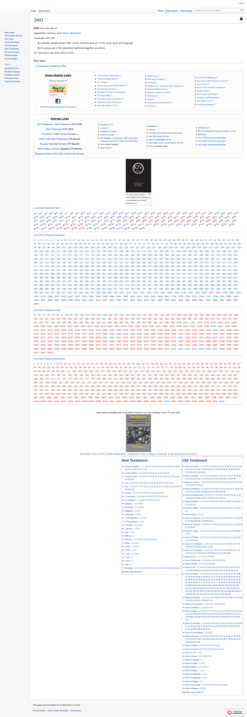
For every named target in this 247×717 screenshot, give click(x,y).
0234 (56, 341)
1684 (165, 397)
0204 (63, 337)
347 (230, 270)
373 (172, 274)
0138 (227, 326)
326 (110, 270)
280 (52, 266)
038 (236, 315)
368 (144, 274)
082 (75, 322)
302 (178, 266)
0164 (201, 330)
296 (144, 266)
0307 (146, 349)
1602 (103, 397)
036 (225, 315)
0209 (98, 337)
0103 (199, 322)
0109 (36, 326)
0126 (151, 326)
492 (235, 285)
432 (98, 281)
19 (141, 213)
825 (52, 292)
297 (150, 266)
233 (195, 259)
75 (88, 220)
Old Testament (45, 124)
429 (81, 281)
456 (235, 281)
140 (143, 228)
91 (190, 220)
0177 (84, 334)
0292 (43, 349)
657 (190, 289)
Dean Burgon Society (105, 89)
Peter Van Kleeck (104, 106)
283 (70, 266)
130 (67, 228)
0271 (105, 345)
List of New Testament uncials (47, 310)
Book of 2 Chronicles (194, 550)
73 (75, 220)
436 (121, 281)
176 (75, 255)
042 (52, 319)
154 (155, 251)
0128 (165, 326)
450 (201, 281)
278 (41, 266)
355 (70, 274)
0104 (206, 322)
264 (167, 262)
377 (195, 274)
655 (178, 289)
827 (64, 292)
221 (127, 259)
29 (205, 213)
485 (195, 285)
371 (161, 274)
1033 (41, 397)
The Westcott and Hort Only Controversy (165, 133)
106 (89, 224)
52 (145, 217)
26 (186, 213)
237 (218, 259)
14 (109, 213)
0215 (139, 337)
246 (64, 262)
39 (62, 217)
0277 (146, 345)
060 (155, 319)
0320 (235, 349)
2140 (50, 401)
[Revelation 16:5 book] (138, 433)
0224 (201, 337)
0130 (179, 326)
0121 (117, 326)
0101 (185, 322)
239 (229, 259)
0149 (98, 330)
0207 (84, 337)
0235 (63, 341)
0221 (180, 337)
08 (67, 315)
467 (92, 285)
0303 (118, 349)
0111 (49, 326)
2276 (166, 401)
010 (76, 315)
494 (41, 289)
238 (224, 259)
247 (70, 262)
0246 (139, 341)
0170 (36, 334)
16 (122, 213)
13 (103, 213)
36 (43, 217)
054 (121, 319)
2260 (118, 401)
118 (179, 224)
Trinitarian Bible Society (156, 89)
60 (196, 217)
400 (121, 278)
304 (190, 266)
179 (92, 255)
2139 (43, 401)
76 (94, 220)
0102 (192, 322)
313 (35, 270)
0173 (56, 334)
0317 (215, 349)
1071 (121, 292)
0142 (50, 330)
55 (164, 217)
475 (138, 285)
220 (121, 259)
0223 (194, 337)
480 (167, 285)
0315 (201, 349)
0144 (63, 330)
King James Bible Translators (109, 99)
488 (212, 285)
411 (184, 278)
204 (235, 255)
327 (115, 270)
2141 (56, 401)
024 (156, 315)
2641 (167, 296)
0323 (50, 352)
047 (81, 319)
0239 (91, 341)
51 (139, 217)
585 (150, 289)
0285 (201, 345)
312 (235, 266)
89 (177, 220)
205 (35, 259)
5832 (63, 52)
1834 (204, 292)
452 (212, 281)
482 (178, 285)
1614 (117, 397)
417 (218, 278)
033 (207, 315)
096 (155, 322)
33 (230, 213)
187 (138, 255)
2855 (160, 300)
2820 (146, 300)
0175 (70, 334)
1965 (207, 397)
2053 (218, 292)
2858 (180, 300)
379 (207, 274)
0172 (50, 334)
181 (104, 255)
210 (64, 259)
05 (53, 315)
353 (58, 274)
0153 (125, 330)
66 (235, 217)
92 (196, 220)
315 (47, 270)
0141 (43, 330)
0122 (123, 326)
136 (113, 228)
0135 (206, 326)
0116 (83, 326)
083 (81, 322)
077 (47, 322)
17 (128, 213)
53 (152, 217)
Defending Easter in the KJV (158, 103)
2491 (118, 296)
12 (96, 213)
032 (202, 315)
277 (35, 266)
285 (81, 266)
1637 (138, 397)
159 (184, 251)
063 (172, 319)
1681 (145, 397)
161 (195, 251)
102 (59, 224)
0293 (50, 349)
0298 (84, 349)
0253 (187, 341)
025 (162, 315)
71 (62, 220)
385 (35, 278)
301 (172, 266)
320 (75, 270)
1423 (156, 292)
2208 (98, 401)
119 (187, 224)
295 (138, 266)
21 (154, 213)
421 (35, 281)
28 (198, 213)
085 (92, 322)
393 (81, 278)
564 (218, 394)
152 (144, 251)
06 (57, 315)
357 (81, 274)
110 (119, 224)
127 (45, 228)
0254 (194, 341)
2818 (132, 300)
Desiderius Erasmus (108, 131)
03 (44, 315)
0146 (77, 330)
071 (218, 319)
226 (155, 259)
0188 (160, 334)
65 (228, 217)
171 (47, 255)
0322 (43, 352)
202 (224, 255)
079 (58, 322)
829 (75, 292)
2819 (139, 300)
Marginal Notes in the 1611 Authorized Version (59, 153)
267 (184, 262)
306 (201, 266)
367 (138, 274)
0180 (105, 334)
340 (190, 270)
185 (127, 255)
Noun (66, 33)
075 (35, 322)
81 (126, 220)
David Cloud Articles (205, 105)
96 (222, 220)
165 (218, 251)
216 (98, 259)
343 (207, 270)
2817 (125, 300)
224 (144, 259)
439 (138, 281)
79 (113, 220)
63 (215, 217)
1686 (179, 397)
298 (155, 266)
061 (161, 319)
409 (172, 278)
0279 (160, 345)
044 (64, 319)
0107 (227, 322)
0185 (139, 334)
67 (37, 220)
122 (210, 224)
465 (81, 285)
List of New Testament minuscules (212, 141)
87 (164, 220)
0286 (208, 345)
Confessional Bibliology (206, 78)
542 (189, 394)
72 (69, 220)
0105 (213, 322)
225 (149, 259)
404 (144, 278)
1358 (48, 397)
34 (237, 213)
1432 (169, 292)
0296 (70, 349)
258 (132, 262)
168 (235, 251)
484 (190, 285)
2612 (132, 296)
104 (74, 224)
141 (81, 251)
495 (47, 289)
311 (229, 266)
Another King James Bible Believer (111, 86)
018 (122, 315)
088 (110, 322)
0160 (174, 330)
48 (120, 217)
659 (201, 289)
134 (98, 228)
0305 (132, 349)
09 (71, 315)
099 (172, 322)
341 (195, 270)
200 (212, 255)
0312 (180, 349)
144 (98, 251)
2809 (70, 300)
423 (47, 281)
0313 (187, 349)
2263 (132, 401)
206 (41, 259)
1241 (142, 292)
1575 (83, 397)
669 (218, 289)
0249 (160, 341)
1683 (159, 397)
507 (115, 289)
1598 (90, 397)
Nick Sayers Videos (155, 79)
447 (184, 281)
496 (52, 289)
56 (171, 217)
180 (98, 255)
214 (87, 259)
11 (90, 213)
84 (145, 220)
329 (127, 270)
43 (88, 217)
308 (212, 266)
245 (58, 262)
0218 (160, 337)
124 (225, 224)
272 (212, 262)
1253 (149, 292)
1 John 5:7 (104, 128)
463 (70, 285)
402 (132, 278)
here (133, 203)
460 (52, 285)
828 (70, 292)
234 (201, 259)
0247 (146, 341)
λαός (42, 28)
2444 (84, 296)
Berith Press (152, 76)
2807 (56, 300)
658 (195, 289)
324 (98, 270)
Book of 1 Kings (192, 531)
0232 (50, 341)
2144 (77, 401)
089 (115, 322)
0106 (220, 322)
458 (41, 285)
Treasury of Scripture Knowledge (110, 92)
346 (224, 270)
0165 (208, 330)
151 (138, 251)
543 (121, 289)
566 (138, 289)
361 (104, 274)
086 (98, 322)
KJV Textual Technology (207, 94)
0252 (180, 341)
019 (127, 315)
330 (132, 270)
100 (44, 224)
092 (132, 322)
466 (87, 285)
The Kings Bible (103, 96)
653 (167, 289)
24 (173, 213)
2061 (238, 292)
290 (110, 266)
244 (52, 262)
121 (202, 224)
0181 (112, 334)
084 (87, 322)
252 (98, 262)
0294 (56, 349)
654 (172, 289)
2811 (84, 300)
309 (218, 266)
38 (56, 217)
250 (87, 262)
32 (224, 213)
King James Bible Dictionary (108, 102)
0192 (187, 334)
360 (98, 274)
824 (47, 292)
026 (167, 315)
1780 (190, 292)
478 (155, 285)
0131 (185, 326)
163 (207, 251)
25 (179, 213)
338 (178, 270)
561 (201, 394)
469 (104, 285)
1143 (128, 292)
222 (132, 259)
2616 (160, 296)
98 (235, 220)
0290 (236, 345)
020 (133, 315)
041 (47, 319)
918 (115, 292)
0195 (208, 334)
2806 (50, 300)
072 (224, 319)
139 (135, 228)
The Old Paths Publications (108, 76)
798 (35, 292)
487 (207, 285)
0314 (194, 349)
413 (195, 278)
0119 (103, 326)
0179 (98, 334)
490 (224, 285)
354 (64, 274)
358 (87, 274)
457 (35, 285)
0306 (139, 349)
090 (121, 322)
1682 (152, 397)
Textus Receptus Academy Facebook (57, 107)
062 (167, 319)
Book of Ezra (191, 557)
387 (47, 278)
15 (115, 213)
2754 (174, 296)
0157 (153, 330)
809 (235, 394)
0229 (235, 337)
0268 (84, 345)
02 (39, 315)
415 (207, 278)
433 (104, 281)
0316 (208, 349)
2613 (139, 296)
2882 (229, 300)
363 (115, 274)
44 (94, 217)
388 (52, 278)
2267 (160, 401)
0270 (98, 345)
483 (184, 285)
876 (92, 292)
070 (212, 319)
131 (75, 228)
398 (110, 278)
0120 (110, 326)
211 (69, 259)
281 (58, 266)
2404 (194, 401)
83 (139, 220)
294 (132, 266)
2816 (118, 300)
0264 (56, 345)
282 (64, 266)
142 (87, 251)
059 (150, 319)
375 (184, 274)
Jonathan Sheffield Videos (207, 98)
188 (144, 255)
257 (127, 262)
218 (109, 259)
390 (64, 278)
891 (98, 292)
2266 (153, 401)
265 (172, 262)
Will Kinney (202, 134)
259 (138, 262)
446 (178, 281)
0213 (125, 337)
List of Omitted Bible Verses (160, 140)
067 (195, 319)
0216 (146, 337)
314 (41, 270)
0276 (139, 345)
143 (92, 251)
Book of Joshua (192, 501)
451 (207, 281)
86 (158, 220)
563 (212, 394)
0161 (180, 330)
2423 (63, 296)
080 (64, 322)
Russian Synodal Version (53, 143)
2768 (215, 296)
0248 (153, 341)
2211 (112, 401)
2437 (77, 296)
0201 (43, 337)
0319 (229, 349)
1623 (131, 397)
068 (201, 319)
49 (126, 217)
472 (121, 285)
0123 (130, 326)
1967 (221, 397)
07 (62, 315)
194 (178, 255)
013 (93, 315)
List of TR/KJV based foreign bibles (212, 138)
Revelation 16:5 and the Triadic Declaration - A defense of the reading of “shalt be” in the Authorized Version (137, 454)
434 (110, 281)
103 (66, 224)
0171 (43, 334)
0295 (63, 349)
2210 (105, 401)
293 (127, 266)
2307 (173, 401)
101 (51, 224)
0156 (146, 330)
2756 (187, 296)
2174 (43, 296)
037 (230, 315)
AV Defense (152, 96)
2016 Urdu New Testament (53, 139)
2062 (36, 296)
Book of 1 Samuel (193, 518)
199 (207, 255)
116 (164, 224)
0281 (174, 345)
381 (218, 274)
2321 (180, 401)
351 (47, 274)
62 (209, 217)
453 (218, 281)
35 (37, 217)
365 (127, 274)
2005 (227, 397)
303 (184, 266)
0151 (112, 330)
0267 (77, 345)
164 (212, 251)
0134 (199, 326)
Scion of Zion (202, 84)
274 (224, 262)
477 (150, 285)
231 (184, 259)
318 (64, 270)
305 (195, 266)
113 (142, 224)
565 (132, 289)
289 (104, 266)
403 (138, 278)
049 (92, 319)
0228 (229, 337)
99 (37, 224)
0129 (172, 326)
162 (201, 251)
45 (100, 217)
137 (120, 228)
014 (99, 315)
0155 (139, 330)
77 (100, 220)
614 (155, 289)
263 (161, 262)
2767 (208, 296)
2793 (222, 296)
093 (138, 322)
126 (37, 228)
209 (58, 259)
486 (201, 285)
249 (81, 262)
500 (75, 289)
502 (87, 289)
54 (158, 217)
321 (81, 270)
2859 (187, 300)
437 (127, 281)
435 (115, 281)
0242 (112, 341)
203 (230, 255)
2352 (187, 401)
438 (132, 281)
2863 (215, 300)
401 (127, 278)
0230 (36, 341)
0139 (234, 326)
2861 (201, 300)
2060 (231, 292)
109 (112, 224)
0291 (36, 349)
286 (87, 266)
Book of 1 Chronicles (194, 544)
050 (98, 319)
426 (64, 281)
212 (75, 259)
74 (81, 220)
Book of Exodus (192, 476)
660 (207, 289)
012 (87, 315)
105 (81, 224)
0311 (174, 349)
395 (92, 278)
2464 (112, 296)
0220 (173, 337)
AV (35, 38)
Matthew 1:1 (154, 126)
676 (224, 289)
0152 (118, 330)
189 (150, 255)
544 (127, 289)
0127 (158, 326)
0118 (96, 326)
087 (104, 322)
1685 (172, 397)
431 (92, 281)
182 (110, 255)
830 (81, 292)
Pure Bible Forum (204, 101)
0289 (229, 345)
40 (69, 217)
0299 (91, 349)
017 (116, 315)
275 (230, 262)
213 (81, 259)
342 (201, 270)
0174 (63, 334)
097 (161, 322)
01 (35, 315)
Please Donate (57, 80)
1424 (162, 292)
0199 (236, 334)
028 (179, 315)
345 (218, 270)
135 (105, 228)
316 (52, 270)
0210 (105, 337)
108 (104, 224)
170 (41, 255)
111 (127, 224)
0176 (77, 334)
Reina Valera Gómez (49, 148)
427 (70, 281)
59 (190, 217)
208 (52, 259)
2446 (98, 296)
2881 (222, 300)
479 (161, 285)
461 (58, 285)
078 (52, 322)
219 (115, 259)
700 (235, 289)
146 (110, 251)
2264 (139, 401)
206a (47, 382)
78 (107, 220)
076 (41, 322)
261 (150, 262)
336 (167, 270)
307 (207, 266)
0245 (132, 341)
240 (235, 259)
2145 (84, 401)
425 (58, 281)
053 (115, 319)
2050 (211, 292)
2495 (125, 296)
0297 (77, 349)
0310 (167, 349)
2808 (63, 300)
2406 (208, 401)
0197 (222, 334)
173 (58, 255)
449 (195, 281)
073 (230, 319)
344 (212, 270)
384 (235, 274)
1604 (110, 397)
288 (98, 266)
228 (167, 259)
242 (41, 262)
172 (52, 255)
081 (70, 322)
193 (172, 255)
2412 (221, 401)
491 (230, 285)
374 (178, 274)
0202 (50, 337)
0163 (194, 330)
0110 (43, 326)
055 (127, 319)
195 (184, 255)
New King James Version (159, 136)
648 (224, 394)
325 (104, 270)
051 (104, 319)
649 (229, 394)
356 (75, 274)
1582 (176, 292)
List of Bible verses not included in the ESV (166, 143)
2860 (194, 300)
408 (167, 278)
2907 (235, 300)
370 (155, 274)
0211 (112, 337)
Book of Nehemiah (193, 560)
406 (155, 278)
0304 (125, 349)
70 (56, 220)
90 (183, 220)
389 (58, 278)
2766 (201, 296)
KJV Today (101, 82)
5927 (71, 52)
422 (41, 281)
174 (64, 255)
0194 (201, 334)
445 (172, 281)
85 (152, 220)
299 (161, 266)
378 (201, 274)
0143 (56, 330)
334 (155, 270)
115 (157, 224)
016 (110, 315)
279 (47, 266)
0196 (215, 334)
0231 (43, 341)
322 (87, 270)
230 (178, 259)
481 (172, 285)
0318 (222, 349)
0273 (118, 345)
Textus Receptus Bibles (106, 79)
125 (232, 224)
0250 (167, 341)
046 (75, 319)
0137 (220, 326)
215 (92, 259)
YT (114, 106)
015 (105, 315)
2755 (180, 296)
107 (96, 224)
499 (70, 289)
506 (110, 289)
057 (138, 319)
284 (75, 266)
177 (81, 255)
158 (178, 251)
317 (58, 270)
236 (212, 259)
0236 (70, 341)
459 (47, 285)
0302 (112, 349)
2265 (146, 401)
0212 (118, 337)
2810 (77, 300)
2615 (153, 296)
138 (128, 228)
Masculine (75, 33)
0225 (208, 337)
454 (224, 281)
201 (218, 255)
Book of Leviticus (192, 482)
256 (121, 262)
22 (160, 213)
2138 (36, 401)
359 (92, 274)
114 (149, 224)
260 (144, 262)
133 (90, 228)
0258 (222, 341)
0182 (118, 334)
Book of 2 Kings (192, 537)
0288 (222, 345)
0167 (222, 330)
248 (75, 262)
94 (209, 220)
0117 (90, 326)
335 (161, 270)
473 (127, 285)
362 (110, 274)
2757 (194, 296)
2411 (215, 401)
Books (102, 144)
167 (230, 251)
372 (167, 274)
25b (138, 364)
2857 (173, 300)
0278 (153, 345)
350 (41, 274)
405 (150, 278)
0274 (125, 345)
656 (184, 289)
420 (235, 278)
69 (49, 220)
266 (178, 262)
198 (201, 255)
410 (178, 278)
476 (144, 285)
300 (167, 266)
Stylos (149, 99)
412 (189, 278)
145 (104, 251)
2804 (36, 300)
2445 (91, 296)
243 (47, 262)
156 (167, 251)
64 (222, 217)
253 (104, 262)
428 (75, 281)
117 (172, 224)
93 (203, 220)
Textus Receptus (107, 135)
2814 (104, 300)
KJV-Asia (151, 83)
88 (171, 220)
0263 (50, 345)
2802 (229, 296)
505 (104, 289)
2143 (70, 401)
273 (218, 262)
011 (82, 315)
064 (178, 319)
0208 (91, 337)
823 (41, 292)
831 (87, 292)
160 (190, 251)
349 (35, 274)
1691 (186, 397)
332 (144, 270)
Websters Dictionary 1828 (158, 93)
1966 (214, 397)
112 (134, 224)
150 (132, 251)
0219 (166, 337)
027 (173, 315)
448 (190, 281)
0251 (174, 341)
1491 (62, 397)
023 (150, 315)
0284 (194, 345)
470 (110, 285)
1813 (197, 292)
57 (177, 217)
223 (138, 259)
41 (75, 217)
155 (161, 251)
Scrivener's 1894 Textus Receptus (60, 134)
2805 (43, 300)
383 (230, 274)
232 (189, 259)
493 (35, 289)
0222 (187, 337)
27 (192, 213)
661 (212, 289)
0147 (84, 330)
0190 (174, 334)
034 (213, 315)
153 (150, 251)
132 (83, 228)
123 (217, 224)
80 (120, 220)
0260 (236, 341)
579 (144, 289)
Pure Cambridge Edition (158, 146)
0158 (160, 330)
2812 (91, 300)
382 (224, 274)
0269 (91, 345)
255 (115, 262)
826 (58, 292)
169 (35, 255)
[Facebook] (57, 101)
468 (98, 285)
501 (81, 289)
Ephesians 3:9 (204, 128)
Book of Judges (192, 508)
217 (104, 259)
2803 (236, 296)
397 (104, 278)
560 (195, 394)
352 (52, 274)
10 (84, 213)
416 (212, 278)
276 (235, 262)
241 (35, 262)
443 (161, 281)
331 (138, 270)
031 (196, 315)
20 (147, 213)
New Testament (63, 124)
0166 (215, 330)
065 (184, 319)
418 (224, 278)
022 (145, 315)
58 (183, 217)
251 (92, 262)
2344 (56, 296)
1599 (97, 397)
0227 (222, 337)
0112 (56, 326)
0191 (180, 334)
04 (48, 315)
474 (132, 285)
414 (201, 278)
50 (132, 217)
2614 (146, 296)
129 (60, 228)
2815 (111, 300)
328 (121, 270)
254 (110, 262)
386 (41, 278)
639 (161, 289)
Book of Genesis (192, 466)
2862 (208, 300)
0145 (70, 330)
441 (150, 281)
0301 (105, 349)
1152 (135, 292)
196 (190, 255)
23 (167, 213)
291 (115, 266)
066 (190, 319)
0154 (132, 330)
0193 (194, 334)
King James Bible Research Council (211, 81)
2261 (125, 401)
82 (132, 220)
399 (115, 278)
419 (229, 278)
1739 (183, 292)
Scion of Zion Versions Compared (210, 87)
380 (212, 274)
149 (127, 251)
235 (207, 259)
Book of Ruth (191, 514)
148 (121, 251)
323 (92, 270)
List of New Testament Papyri (47, 208)
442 (155, 281)
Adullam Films (202, 91)
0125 (144, 326)
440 (144, 281)
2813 (98, 300)
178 (87, 255)
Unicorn (152, 130)
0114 (69, 326)
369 (150, 274)
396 (98, 278)
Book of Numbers (193, 489)
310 (224, 266)
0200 (36, 337)
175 (70, 255)
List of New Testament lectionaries (212, 145)
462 (64, 285)
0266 (70, 345)
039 (35, 319)
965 (35, 397)
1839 (200, 397)
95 (215, 220)
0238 (84, 341)
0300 (98, 349)
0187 (153, 334)
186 (132, 255)
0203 (56, 337)
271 (207, 262)
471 (115, 285)
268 (190, 262)
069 (207, 319)
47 (113, 217)
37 (49, 217)
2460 (105, 296)
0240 (98, 341)
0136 (213, 326)
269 (195, 262)
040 (41, 319)
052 (110, 319)
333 (150, 270)
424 (52, 281)
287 (92, 266)
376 (190, 274)
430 (87, 281)
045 (70, 319)
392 (75, 278)
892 (104, 292)
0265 (63, 345)
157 (172, 251)
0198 (229, 334)
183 (115, 255)
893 (110, 292)
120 (195, 224)
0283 (187, 345)
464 (75, 285)
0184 (132, 334)
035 (219, 315)
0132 (192, 326)
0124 (137, 326)
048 (87, 319)
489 (218, 285)
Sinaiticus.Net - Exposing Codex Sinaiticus (164, 86)
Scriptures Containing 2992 (51, 66)
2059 (224, 292)
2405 (201, 401)
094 (144, 322)
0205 (70, 337)
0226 (215, 337)
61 (203, 217)
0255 (201, 341)
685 (230, 289)
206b (54, 382)
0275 (132, 345)
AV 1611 (150, 106)
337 (172, 270)
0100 (179, 322)
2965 (36, 304)
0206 (77, 337)
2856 (166, 300)
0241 (105, 341)
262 (155, 262)
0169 (236, 330)
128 (52, 228)
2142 (63, 401)
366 (132, 274)
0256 (208, 341)
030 (190, 315)
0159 (167, 330)
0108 (234, 322)
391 (70, 278)
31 (218, 213)
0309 (160, 349)
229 (172, 259)
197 (195, 255)
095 (150, 322)
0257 (215, 341)
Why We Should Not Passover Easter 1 (214, 131)
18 (135, 213)
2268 (50, 296)
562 (207, 394)
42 (81, 217)
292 (121, 266)
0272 (112, 345)
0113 (63, 326)
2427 (70, 296)
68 (43, 220)
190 (155, 255)
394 (87, 278)
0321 (36, 352)
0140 (36, 330)
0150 (105, 330)
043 (58, 319)
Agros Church (106, 148)
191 (161, 255)
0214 (132, 337)
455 (230, 281)
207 (47, 259)
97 (228, 220)
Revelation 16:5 (106, 125)
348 (235, 270)
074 (235, 319)
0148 (91, 330)
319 (70, 270)
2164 (91, 401)
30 (211, 213)
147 (115, 251)
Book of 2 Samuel (193, 524)
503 (92, 289)
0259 (229, 341)
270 (201, 262)
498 (64, 289)
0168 (229, 330)
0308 (153, 349)
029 (185, 315)
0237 (77, 341)
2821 (153, 300)
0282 (180, 345)
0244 (125, 341)
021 (139, 315)
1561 (76, 397)
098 (167, 322)
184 (121, 255)
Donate (53, 95)
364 (121, 274)
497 (58, 289)
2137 (234, 397)
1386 (55, 397)
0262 (43, 345)
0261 (36, 345)
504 (98, 289)
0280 (167, 345)
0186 (146, 334)
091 (127, 322)
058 (144, 319)
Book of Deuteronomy (194, 495)
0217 (153, 337)
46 (107, 217)
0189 (167, 334)
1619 (124, 397)
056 (132, 319)
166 (224, 251)
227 (161, 259)
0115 (76, 326)
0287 (215, 345)
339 (184, 270)
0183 (125, 334)
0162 (187, 330)
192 (167, 255)
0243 (118, 341)
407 (161, 278)
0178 (91, 334)
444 (167, 281)
